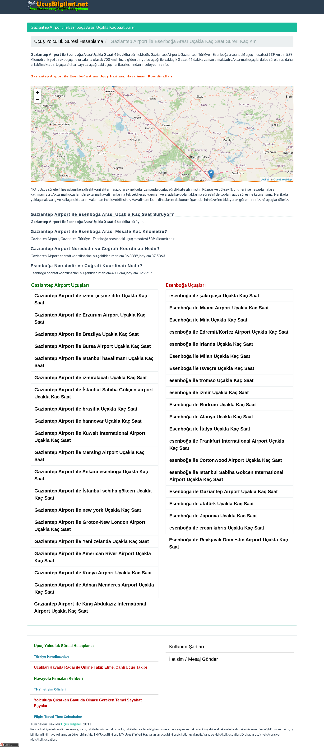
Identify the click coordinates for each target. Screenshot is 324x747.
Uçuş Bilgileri (71, 724)
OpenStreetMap (282, 179)
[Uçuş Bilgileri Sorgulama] (57, 5)
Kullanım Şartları (186, 646)
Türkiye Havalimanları (51, 656)
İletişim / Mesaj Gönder (193, 659)
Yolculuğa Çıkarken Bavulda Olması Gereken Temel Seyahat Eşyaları (88, 703)
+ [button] (37, 92)
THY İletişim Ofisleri (50, 689)
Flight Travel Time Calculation (58, 717)
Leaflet (265, 179)
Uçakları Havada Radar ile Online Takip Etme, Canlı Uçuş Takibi (90, 667)
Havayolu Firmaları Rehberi (58, 678)
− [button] (37, 100)
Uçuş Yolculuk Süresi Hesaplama (64, 646)
